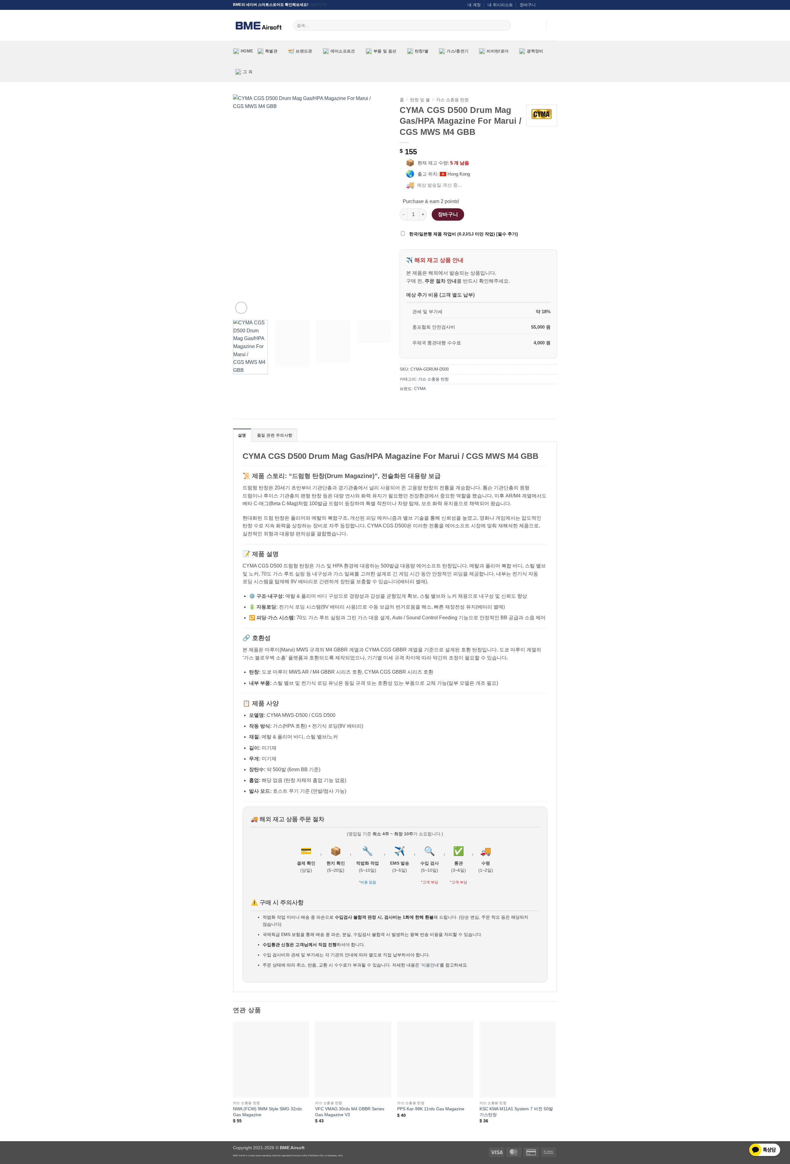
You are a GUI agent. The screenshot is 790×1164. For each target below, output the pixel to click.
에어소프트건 (343, 51)
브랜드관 (304, 51)
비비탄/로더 (498, 51)
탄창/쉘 (421, 51)
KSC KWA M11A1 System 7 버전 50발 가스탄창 (516, 1111)
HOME (247, 51)
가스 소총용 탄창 (452, 100)
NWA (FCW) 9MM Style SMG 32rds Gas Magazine (267, 1111)
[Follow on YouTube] (554, 5)
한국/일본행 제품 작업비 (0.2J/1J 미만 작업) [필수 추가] (463, 233)
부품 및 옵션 (385, 51)
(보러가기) (317, 4)
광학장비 (535, 51)
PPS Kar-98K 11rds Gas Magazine (430, 1108)
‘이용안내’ (430, 964)
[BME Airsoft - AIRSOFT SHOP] (258, 25)
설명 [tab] (242, 435)
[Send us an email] (548, 5)
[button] (554, 25)
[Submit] (505, 25)
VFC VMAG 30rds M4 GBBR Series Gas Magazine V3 (349, 1111)
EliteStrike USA (316, 1155)
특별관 (271, 51)
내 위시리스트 (500, 4)
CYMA (420, 388)
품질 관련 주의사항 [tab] (275, 435)
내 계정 (474, 4)
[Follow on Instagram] (542, 5)
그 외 (247, 71)
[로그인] (538, 25)
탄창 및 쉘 (420, 100)
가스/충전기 (457, 51)
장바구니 (528, 4)
